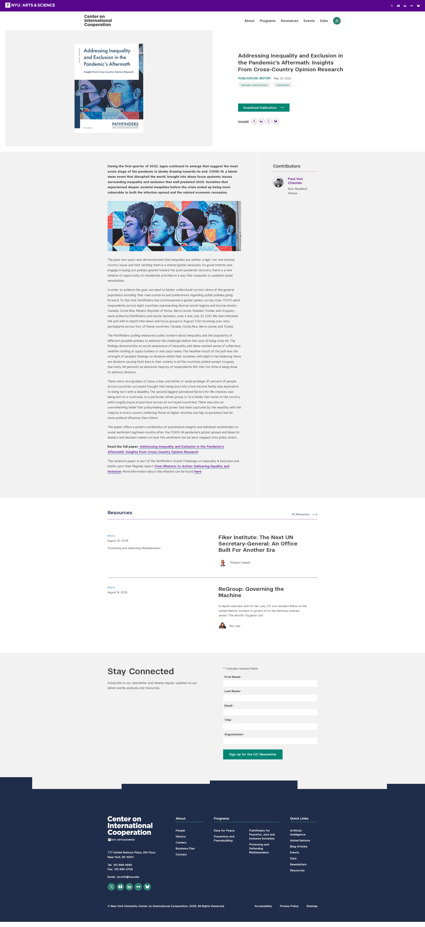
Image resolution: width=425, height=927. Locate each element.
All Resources (300, 514)
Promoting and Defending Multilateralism (134, 548)
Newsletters (298, 864)
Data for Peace (224, 830)
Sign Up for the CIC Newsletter (253, 754)
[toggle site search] (337, 21)
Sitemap (311, 906)
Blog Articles (298, 846)
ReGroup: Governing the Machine (251, 592)
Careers (181, 842)
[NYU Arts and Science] (30, 5)
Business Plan (185, 848)
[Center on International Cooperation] (106, 21)
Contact (181, 854)
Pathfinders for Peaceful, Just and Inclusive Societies (262, 834)
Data (324, 21)
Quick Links (299, 818)
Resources (289, 21)
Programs (268, 21)
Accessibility (263, 906)
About (249, 21)
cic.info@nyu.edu (128, 877)
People (180, 830)
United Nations (300, 840)
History (181, 836)
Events (309, 21)
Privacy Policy (289, 906)
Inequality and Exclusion (254, 84)
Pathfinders (282, 84)
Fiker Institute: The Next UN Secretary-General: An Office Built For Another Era (258, 543)
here (197, 471)
